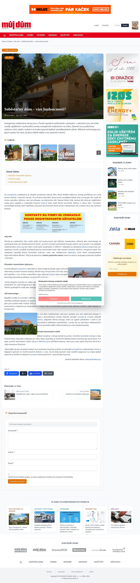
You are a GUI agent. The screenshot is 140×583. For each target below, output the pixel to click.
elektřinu (43, 341)
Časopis (105, 25)
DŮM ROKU (78, 35)
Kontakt (61, 572)
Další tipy (65, 35)
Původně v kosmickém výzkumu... (20, 175)
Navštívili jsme (16, 35)
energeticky (12, 194)
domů (40, 325)
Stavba (30, 35)
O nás (96, 25)
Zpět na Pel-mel (11, 50)
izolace (52, 274)
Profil (49, 572)
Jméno (11, 452)
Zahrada (52, 35)
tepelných (72, 252)
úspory (44, 203)
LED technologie (14, 179)
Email (11, 463)
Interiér (41, 35)
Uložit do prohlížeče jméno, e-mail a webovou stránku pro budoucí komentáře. (40, 477)
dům (26, 241)
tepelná (85, 247)
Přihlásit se (122, 274)
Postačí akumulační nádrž (17, 182)
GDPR (91, 572)
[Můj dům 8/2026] (135, 25)
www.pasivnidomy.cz (93, 359)
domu (19, 247)
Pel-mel (16, 41)
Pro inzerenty (77, 572)
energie (81, 317)
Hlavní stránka (7, 41)
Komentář (13, 430)
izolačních (22, 269)
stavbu (35, 354)
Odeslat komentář (17, 481)
